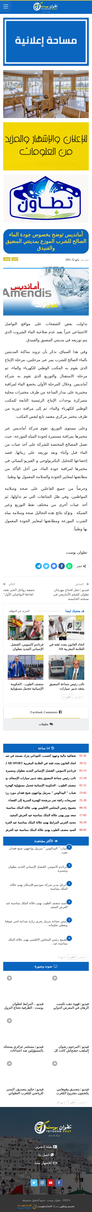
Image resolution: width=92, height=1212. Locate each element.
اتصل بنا (43, 1155)
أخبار (15, 259)
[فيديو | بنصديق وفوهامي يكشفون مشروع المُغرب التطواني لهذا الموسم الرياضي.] (69, 1071)
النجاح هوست (44, 1206)
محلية (6, 259)
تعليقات (43, 724)
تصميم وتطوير (66, 1206)
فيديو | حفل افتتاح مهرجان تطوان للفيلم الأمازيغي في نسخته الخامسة (71, 594)
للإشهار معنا (43, 1163)
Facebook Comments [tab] (44, 712)
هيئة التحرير (43, 1147)
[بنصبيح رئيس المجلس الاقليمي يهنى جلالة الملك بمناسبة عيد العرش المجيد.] (79, 944)
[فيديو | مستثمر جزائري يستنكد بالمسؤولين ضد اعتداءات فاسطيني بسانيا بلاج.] (23, 1029)
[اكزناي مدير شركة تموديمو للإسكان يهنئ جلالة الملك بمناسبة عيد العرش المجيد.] (79, 890)
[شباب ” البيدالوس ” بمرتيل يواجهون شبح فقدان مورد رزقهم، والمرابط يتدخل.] (79, 853)
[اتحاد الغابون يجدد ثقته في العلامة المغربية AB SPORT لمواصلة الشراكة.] (66, 627)
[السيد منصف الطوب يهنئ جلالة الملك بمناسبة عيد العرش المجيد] (79, 908)
